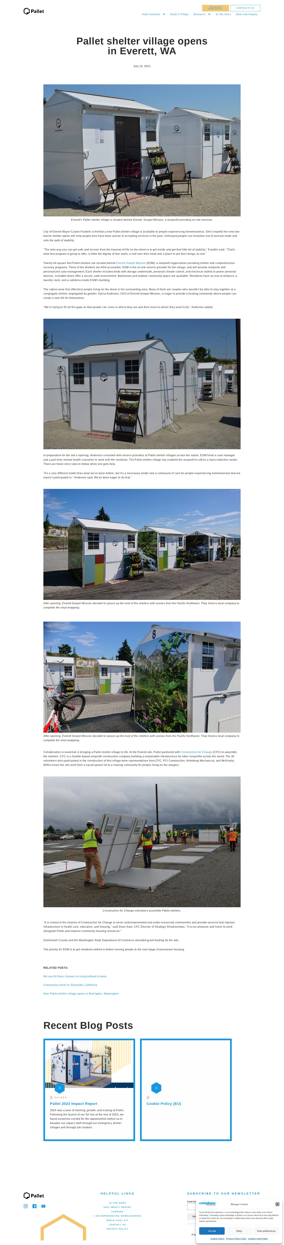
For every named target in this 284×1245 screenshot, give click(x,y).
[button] (277, 1204)
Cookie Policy (218, 1239)
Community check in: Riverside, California (70, 985)
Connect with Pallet (258, 1239)
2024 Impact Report (118, 1207)
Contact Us (245, 8)
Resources (200, 14)
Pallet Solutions (151, 14)
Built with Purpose (247, 14)
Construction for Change (196, 752)
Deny (239, 1231)
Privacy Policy (118, 1229)
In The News (223, 14)
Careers (117, 1212)
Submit (195, 1216)
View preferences (266, 1231)
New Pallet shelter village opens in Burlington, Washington (81, 993)
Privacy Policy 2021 (236, 1239)
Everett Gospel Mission (131, 263)
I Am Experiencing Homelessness (118, 1216)
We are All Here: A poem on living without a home (75, 976)
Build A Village (179, 14)
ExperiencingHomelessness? (215, 8)
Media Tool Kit (118, 1220)
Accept (212, 1231)
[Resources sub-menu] (210, 14)
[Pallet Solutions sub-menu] (164, 14)
